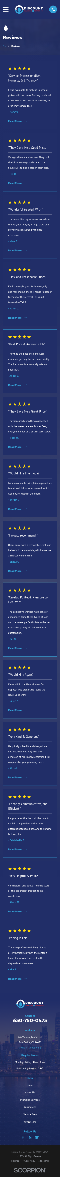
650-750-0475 (30, 1020)
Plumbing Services (30, 1099)
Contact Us (30, 1121)
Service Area (30, 1114)
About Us (30, 1092)
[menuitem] (15, 1161)
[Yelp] (30, 1137)
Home (30, 1085)
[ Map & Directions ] (30, 1047)
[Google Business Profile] (37, 1137)
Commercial (30, 1107)
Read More (15, 121)
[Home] (29, 10)
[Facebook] (23, 1137)
